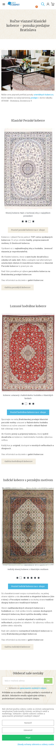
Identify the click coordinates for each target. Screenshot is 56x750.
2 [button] (26, 221)
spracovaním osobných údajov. (33, 688)
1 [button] (23, 221)
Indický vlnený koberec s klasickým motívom (28, 569)
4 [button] (33, 221)
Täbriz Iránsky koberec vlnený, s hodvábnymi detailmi (28, 213)
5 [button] (31, 578)
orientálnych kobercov (43, 94)
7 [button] (38, 578)
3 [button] (29, 221)
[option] (28, 170)
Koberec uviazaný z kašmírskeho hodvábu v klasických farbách (28, 397)
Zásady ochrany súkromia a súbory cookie (36, 744)
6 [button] (35, 578)
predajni (34, 98)
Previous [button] (5, 172)
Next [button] (50, 172)
